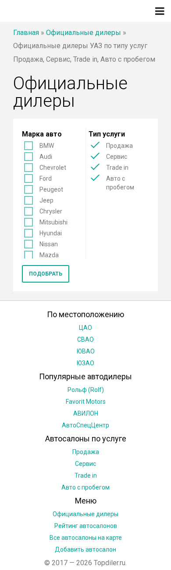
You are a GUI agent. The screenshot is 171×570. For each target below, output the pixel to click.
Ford (45, 178)
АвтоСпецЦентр (85, 425)
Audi (45, 156)
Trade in (117, 167)
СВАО (85, 339)
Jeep (46, 200)
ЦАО (85, 327)
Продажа (119, 145)
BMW (46, 145)
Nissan (48, 244)
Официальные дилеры (83, 32)
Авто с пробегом (120, 183)
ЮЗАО (85, 363)
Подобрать (45, 274)
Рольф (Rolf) (86, 389)
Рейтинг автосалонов (85, 525)
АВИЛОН (85, 413)
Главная (26, 32)
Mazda (49, 255)
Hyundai (50, 233)
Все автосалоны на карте (86, 537)
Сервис (116, 156)
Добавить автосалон (85, 549)
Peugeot (51, 189)
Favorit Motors (86, 401)
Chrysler (50, 211)
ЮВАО (86, 351)
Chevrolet (52, 167)
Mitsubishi (53, 222)
